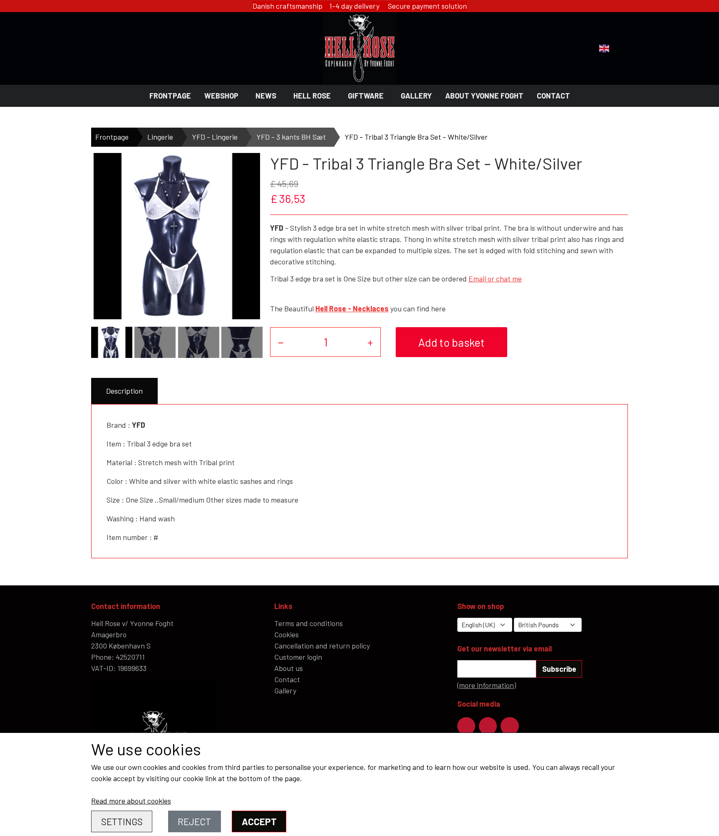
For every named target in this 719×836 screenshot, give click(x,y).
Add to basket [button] (451, 342)
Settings (122, 821)
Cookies (286, 634)
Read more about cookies (131, 800)
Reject (194, 821)
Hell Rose (312, 95)
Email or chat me (495, 278)
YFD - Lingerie (215, 136)
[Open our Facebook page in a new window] (466, 726)
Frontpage (170, 95)
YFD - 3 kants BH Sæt (291, 136)
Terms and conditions (308, 623)
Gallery (416, 95)
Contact (553, 95)
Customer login (298, 656)
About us (288, 668)
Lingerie (160, 136)
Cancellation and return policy (322, 645)
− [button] (281, 341)
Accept (259, 821)
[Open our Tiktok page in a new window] (509, 726)
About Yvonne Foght (484, 95)
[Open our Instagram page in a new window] (488, 726)
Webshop (221, 95)
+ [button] (370, 341)
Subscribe (559, 668)
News (265, 95)
